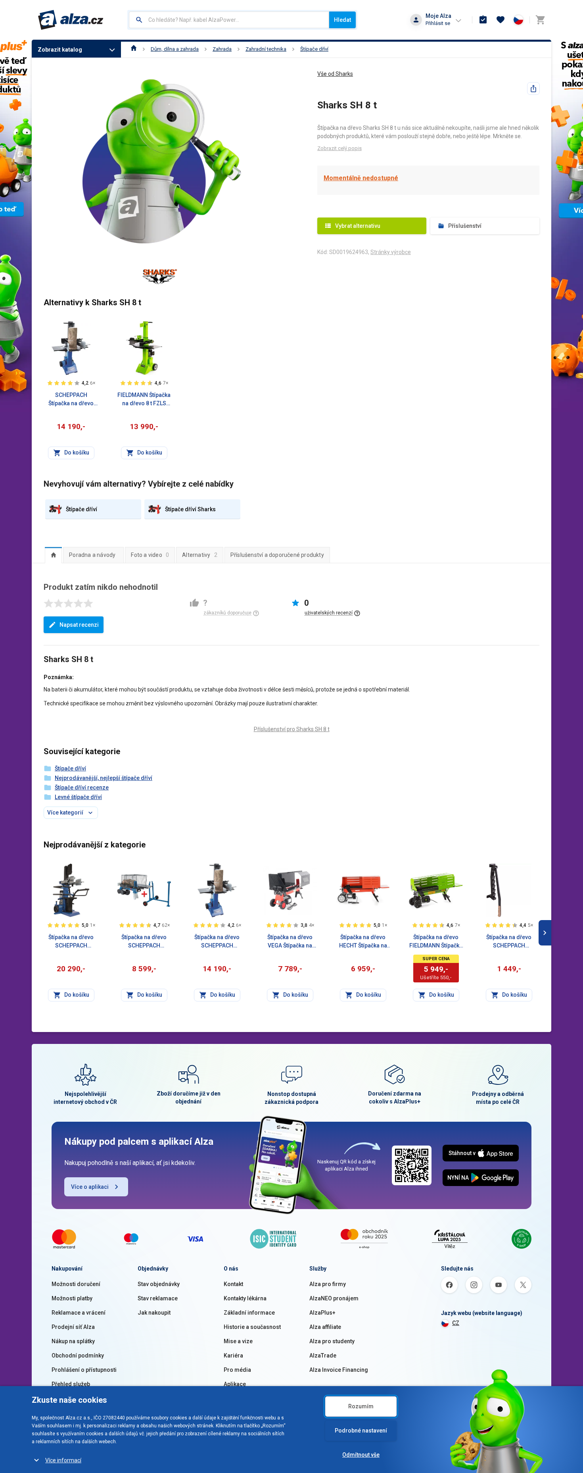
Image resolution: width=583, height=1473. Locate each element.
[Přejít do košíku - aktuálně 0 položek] (540, 20)
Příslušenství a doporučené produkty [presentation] (277, 555)
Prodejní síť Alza (73, 1327)
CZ (455, 1323)
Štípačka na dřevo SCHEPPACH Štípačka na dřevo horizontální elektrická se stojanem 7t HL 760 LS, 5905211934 (144, 942)
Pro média (237, 1370)
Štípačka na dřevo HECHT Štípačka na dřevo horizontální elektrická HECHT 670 (363, 942)
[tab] (53, 555)
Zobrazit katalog (60, 49)
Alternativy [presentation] (199, 555)
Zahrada (222, 49)
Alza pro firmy (327, 1284)
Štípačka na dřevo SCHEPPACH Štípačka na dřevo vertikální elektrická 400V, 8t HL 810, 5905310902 (217, 942)
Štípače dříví (314, 49)
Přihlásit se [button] (438, 23)
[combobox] (229, 20)
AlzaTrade (322, 1355)
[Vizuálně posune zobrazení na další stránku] (545, 932)
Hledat (342, 20)
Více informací (63, 1460)
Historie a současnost (252, 1327)
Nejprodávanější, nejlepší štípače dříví (103, 778)
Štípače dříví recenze (82, 787)
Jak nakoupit (154, 1312)
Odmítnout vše (361, 1455)
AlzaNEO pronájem (334, 1298)
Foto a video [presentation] (150, 555)
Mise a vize (238, 1341)
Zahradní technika (265, 49)
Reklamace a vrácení (78, 1312)
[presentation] (53, 555)
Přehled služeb (71, 1384)
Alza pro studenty (332, 1341)
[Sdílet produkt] (533, 88)
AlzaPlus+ (322, 1312)
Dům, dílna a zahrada (175, 49)
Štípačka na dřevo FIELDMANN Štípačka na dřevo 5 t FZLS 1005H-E (435, 942)
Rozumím (361, 1406)
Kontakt (233, 1284)
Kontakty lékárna (245, 1298)
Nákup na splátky (73, 1341)
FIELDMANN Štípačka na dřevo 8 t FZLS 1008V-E (144, 400)
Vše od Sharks (335, 74)
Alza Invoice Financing (338, 1370)
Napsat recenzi (79, 625)
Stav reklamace (158, 1298)
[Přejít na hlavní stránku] (71, 20)
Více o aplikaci (90, 1187)
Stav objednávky (159, 1284)
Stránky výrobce (390, 252)
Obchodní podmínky (78, 1355)
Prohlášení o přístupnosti (84, 1370)
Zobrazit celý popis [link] (339, 148)
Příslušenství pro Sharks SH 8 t (292, 729)
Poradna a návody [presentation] (92, 555)
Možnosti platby (72, 1298)
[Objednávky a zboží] (483, 20)
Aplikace (235, 1384)
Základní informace (249, 1312)
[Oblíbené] (500, 20)
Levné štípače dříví (78, 797)
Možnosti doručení (76, 1284)
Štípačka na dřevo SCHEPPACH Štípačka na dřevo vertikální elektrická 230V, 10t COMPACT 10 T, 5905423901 (71, 942)
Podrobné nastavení (361, 1430)
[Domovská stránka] (134, 49)
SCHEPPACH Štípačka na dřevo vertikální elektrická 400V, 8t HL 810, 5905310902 (71, 400)
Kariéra (233, 1355)
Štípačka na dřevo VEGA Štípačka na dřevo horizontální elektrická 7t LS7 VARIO (290, 942)
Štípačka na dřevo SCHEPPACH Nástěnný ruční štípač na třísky (508, 942)
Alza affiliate (325, 1327)
